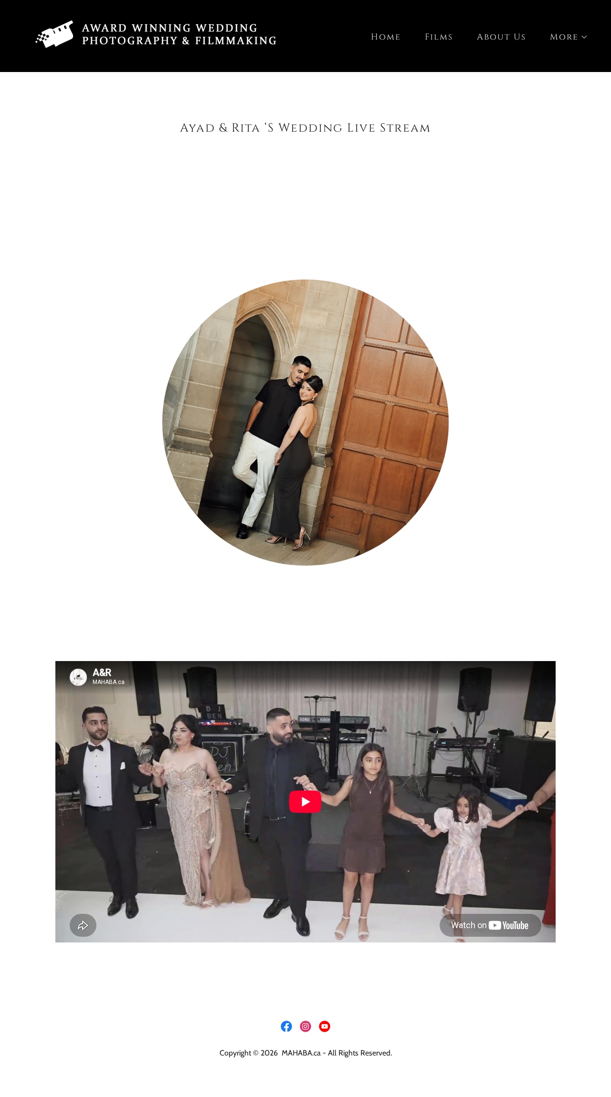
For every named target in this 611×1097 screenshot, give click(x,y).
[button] (564, 37)
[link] (158, 35)
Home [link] (386, 37)
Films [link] (439, 37)
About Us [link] (501, 37)
